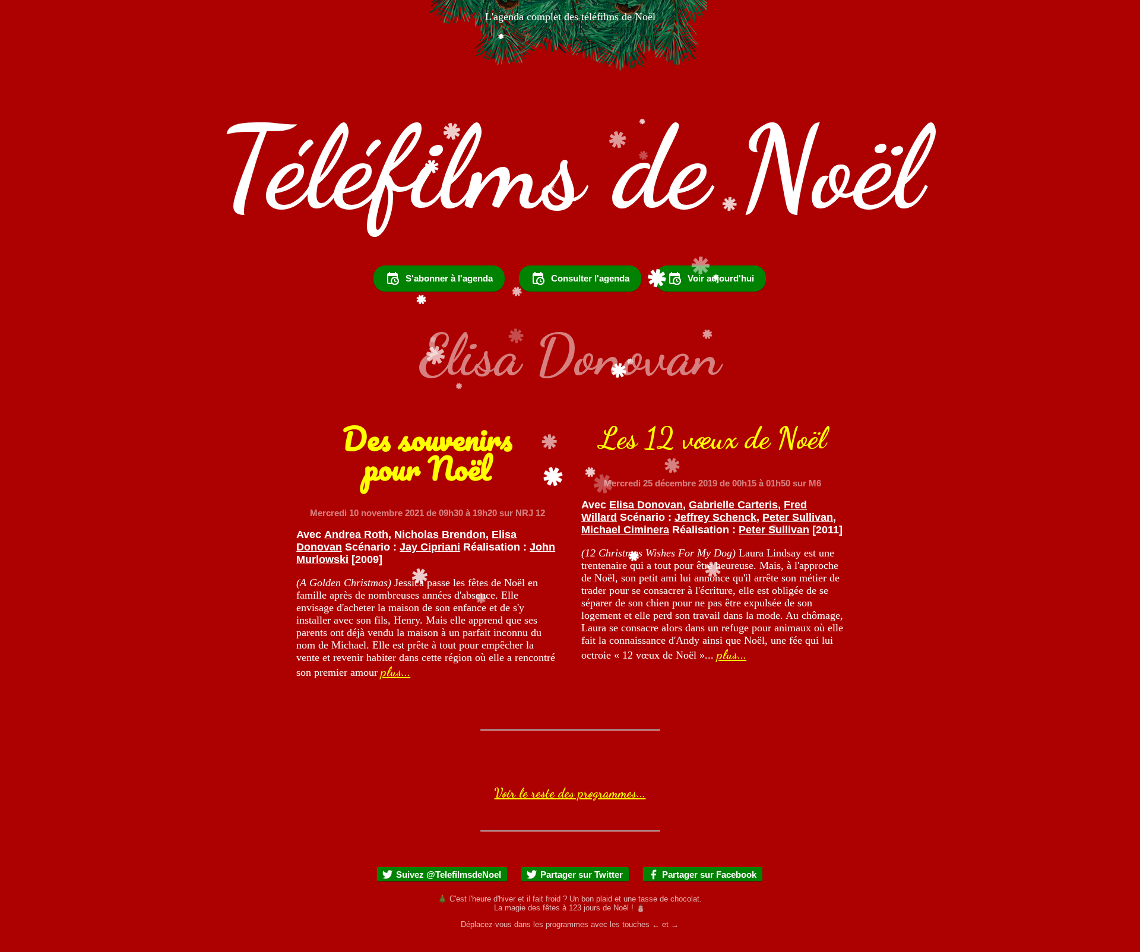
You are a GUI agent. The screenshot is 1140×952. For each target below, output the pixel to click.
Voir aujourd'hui (721, 278)
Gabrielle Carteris (733, 505)
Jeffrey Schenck (715, 517)
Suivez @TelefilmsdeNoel (448, 874)
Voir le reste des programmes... (569, 793)
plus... (395, 671)
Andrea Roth (356, 534)
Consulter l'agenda (590, 278)
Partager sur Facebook (709, 874)
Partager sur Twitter (581, 874)
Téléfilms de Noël (570, 168)
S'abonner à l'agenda (449, 278)
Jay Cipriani (430, 547)
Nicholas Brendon (440, 534)
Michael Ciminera (625, 530)
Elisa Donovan (646, 505)
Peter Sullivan (797, 517)
